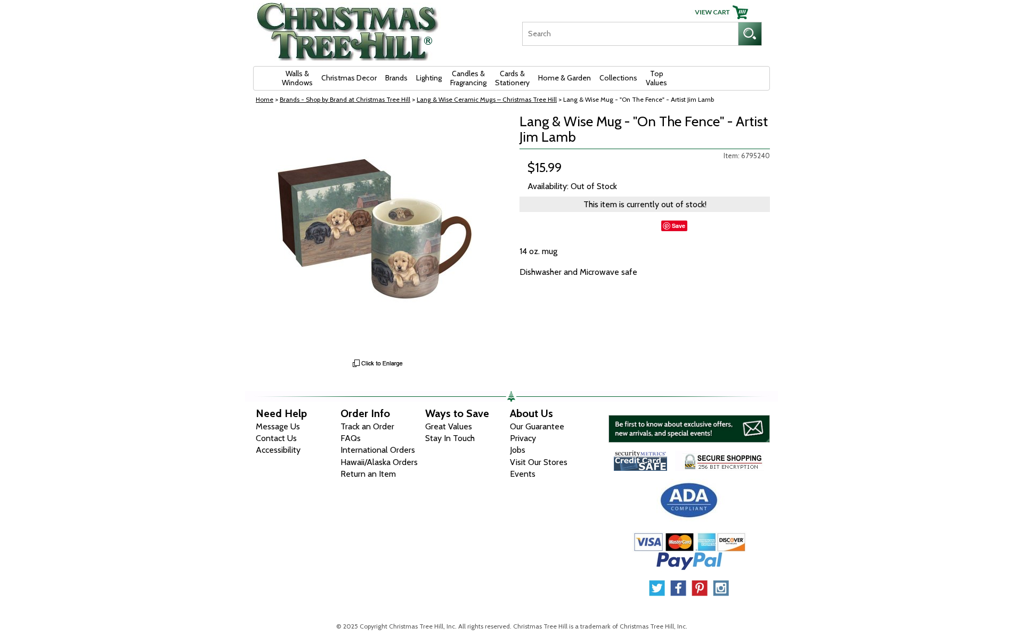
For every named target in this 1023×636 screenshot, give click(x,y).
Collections (618, 78)
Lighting (429, 78)
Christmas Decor (349, 78)
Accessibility (278, 450)
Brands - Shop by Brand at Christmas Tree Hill (345, 99)
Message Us (278, 426)
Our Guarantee (537, 426)
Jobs (517, 450)
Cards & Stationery (512, 78)
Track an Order (367, 426)
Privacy (523, 438)
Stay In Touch (450, 438)
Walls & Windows (297, 78)
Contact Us (276, 438)
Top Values (656, 78)
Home (264, 99)
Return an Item (368, 474)
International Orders (377, 450)
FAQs (350, 438)
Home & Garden (564, 78)
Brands (396, 78)
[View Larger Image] (378, 234)
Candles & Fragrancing (468, 78)
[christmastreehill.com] (348, 28)
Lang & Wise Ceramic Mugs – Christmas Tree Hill (487, 99)
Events (522, 474)
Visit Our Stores (538, 462)
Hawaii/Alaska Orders (379, 462)
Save (678, 226)
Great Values (448, 426)
